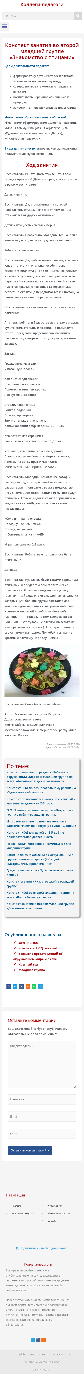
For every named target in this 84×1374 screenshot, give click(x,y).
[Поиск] (78, 16)
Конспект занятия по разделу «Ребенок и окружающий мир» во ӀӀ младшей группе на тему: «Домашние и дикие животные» (40, 776)
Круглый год (28, 964)
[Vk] (38, 1340)
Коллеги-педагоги (42, 4)
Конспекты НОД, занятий (38, 948)
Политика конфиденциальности (42, 1362)
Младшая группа (32, 970)
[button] (4, 26)
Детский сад (28, 943)
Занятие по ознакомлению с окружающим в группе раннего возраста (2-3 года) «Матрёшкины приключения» (40, 859)
